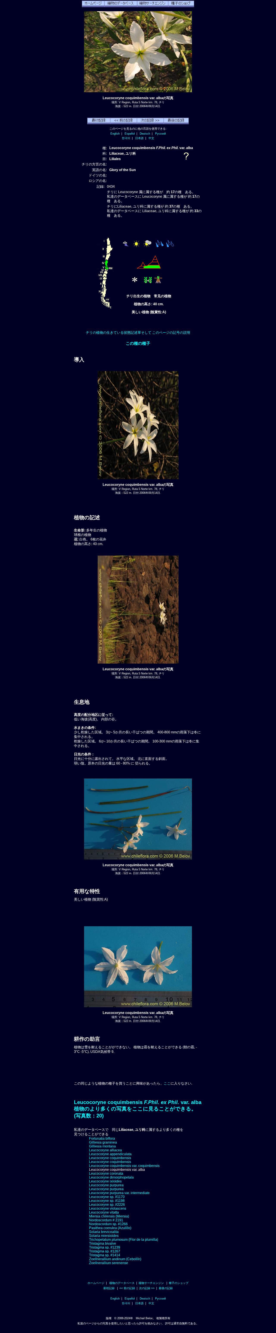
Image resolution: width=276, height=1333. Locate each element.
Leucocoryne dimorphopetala (111, 1177)
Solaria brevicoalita (104, 1232)
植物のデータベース (122, 1283)
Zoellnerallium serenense (108, 1263)
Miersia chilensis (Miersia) (109, 1216)
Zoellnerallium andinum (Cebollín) (115, 1259)
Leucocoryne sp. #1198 (107, 1201)
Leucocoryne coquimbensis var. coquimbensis (124, 1166)
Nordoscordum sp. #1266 (108, 1224)
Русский (160, 133)
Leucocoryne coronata (106, 1173)
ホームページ (96, 1283)
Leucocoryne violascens (107, 1208)
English (115, 133)
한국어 (126, 138)
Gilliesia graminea (103, 1142)
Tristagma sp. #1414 (104, 1255)
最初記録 (108, 1288)
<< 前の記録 (127, 1288)
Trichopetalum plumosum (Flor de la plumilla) (123, 1239)
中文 (151, 138)
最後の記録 (166, 1288)
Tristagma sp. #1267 (104, 1251)
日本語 (139, 138)
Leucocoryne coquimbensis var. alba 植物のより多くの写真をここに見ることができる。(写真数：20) (137, 1109)
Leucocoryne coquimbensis (110, 1158)
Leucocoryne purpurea (106, 1185)
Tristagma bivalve (102, 1243)
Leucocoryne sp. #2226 (107, 1204)
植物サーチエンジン (151, 1283)
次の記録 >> (147, 1288)
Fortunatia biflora (102, 1138)
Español (130, 133)
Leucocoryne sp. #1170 (107, 1197)
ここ (167, 1083)
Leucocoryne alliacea (105, 1150)
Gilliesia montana (102, 1146)
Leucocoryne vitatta (104, 1212)
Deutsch (145, 133)
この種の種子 (138, 343)
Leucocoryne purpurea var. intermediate (119, 1193)
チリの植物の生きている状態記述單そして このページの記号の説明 (138, 332)
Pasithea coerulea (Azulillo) (110, 1228)
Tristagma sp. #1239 (104, 1247)
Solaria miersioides (104, 1236)
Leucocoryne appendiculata (110, 1154)
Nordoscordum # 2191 (106, 1220)
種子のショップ (178, 1283)
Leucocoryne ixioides (105, 1181)
